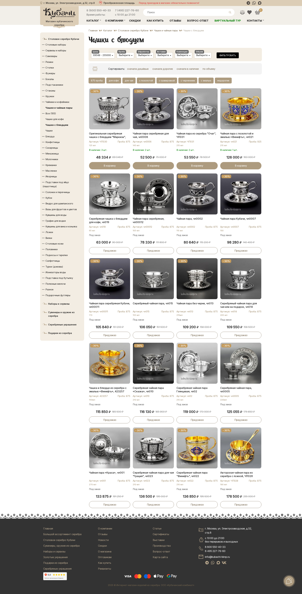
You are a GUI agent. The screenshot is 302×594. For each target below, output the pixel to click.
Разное (49, 289)
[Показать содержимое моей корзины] (257, 12)
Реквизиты (104, 568)
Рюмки (49, 61)
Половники (51, 249)
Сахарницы (51, 147)
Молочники (51, 159)
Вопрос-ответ (198, 20)
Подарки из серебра (60, 333)
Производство (162, 545)
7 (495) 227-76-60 (127, 10)
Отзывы (175, 20)
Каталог (93, 20)
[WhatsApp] (254, 3)
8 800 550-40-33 (215, 547)
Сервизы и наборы (55, 50)
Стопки (49, 67)
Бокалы (49, 79)
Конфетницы (52, 142)
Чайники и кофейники (57, 101)
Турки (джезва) (54, 266)
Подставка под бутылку (59, 277)
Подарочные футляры (57, 295)
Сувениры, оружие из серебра (61, 545)
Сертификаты (161, 534)
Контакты (254, 20)
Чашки (49, 130)
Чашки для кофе (54, 119)
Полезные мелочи (55, 283)
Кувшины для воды (55, 214)
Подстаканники (54, 84)
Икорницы (51, 176)
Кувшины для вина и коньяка (61, 226)
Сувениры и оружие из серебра (61, 314)
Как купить (155, 20)
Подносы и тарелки (56, 255)
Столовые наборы (55, 44)
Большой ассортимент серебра (62, 534)
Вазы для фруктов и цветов (61, 209)
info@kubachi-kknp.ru (217, 556)
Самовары (51, 56)
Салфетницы (52, 260)
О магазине (105, 551)
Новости (103, 540)
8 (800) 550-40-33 (99, 10)
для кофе (114, 80)
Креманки (51, 165)
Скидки (135, 20)
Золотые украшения (55, 557)
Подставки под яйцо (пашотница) (56, 184)
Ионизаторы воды (55, 272)
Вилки (48, 237)
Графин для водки (55, 220)
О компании (114, 20)
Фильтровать (227, 55)
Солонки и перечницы (57, 192)
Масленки (51, 170)
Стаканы (50, 90)
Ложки (49, 232)
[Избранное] (249, 12)
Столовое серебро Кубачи (63, 39)
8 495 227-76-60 (215, 551)
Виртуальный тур (228, 20)
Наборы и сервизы (59, 303)
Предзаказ (109, 250)
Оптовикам (105, 557)
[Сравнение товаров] (242, 12)
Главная (48, 528)
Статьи (157, 528)
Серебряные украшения (62, 324)
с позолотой (146, 80)
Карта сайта (160, 557)
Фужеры (50, 73)
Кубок (48, 197)
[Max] (259, 3)
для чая (129, 80)
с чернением (188, 80)
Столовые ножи (54, 243)
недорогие (223, 80)
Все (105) (50, 113)
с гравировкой (167, 80)
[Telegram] (248, 3)
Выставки (159, 540)
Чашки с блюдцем (56, 124)
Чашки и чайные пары (58, 107)
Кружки (49, 96)
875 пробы (97, 80)
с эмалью (206, 80)
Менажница (52, 153)
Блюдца (49, 136)
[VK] (224, 562)
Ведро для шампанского (59, 203)
